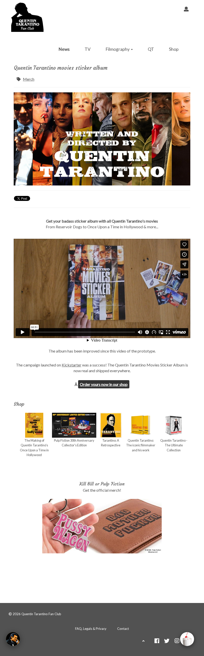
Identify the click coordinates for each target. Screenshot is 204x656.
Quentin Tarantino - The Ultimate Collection (173, 445)
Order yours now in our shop (104, 384)
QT (151, 49)
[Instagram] (177, 641)
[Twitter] (167, 641)
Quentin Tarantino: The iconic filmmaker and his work (140, 445)
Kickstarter (71, 364)
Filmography (117, 49)
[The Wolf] (13, 639)
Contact (123, 629)
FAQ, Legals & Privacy (90, 629)
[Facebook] (156, 641)
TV (88, 49)
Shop (174, 49)
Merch (28, 79)
